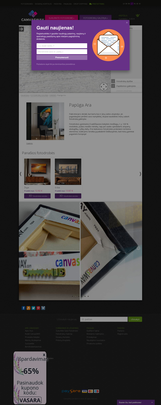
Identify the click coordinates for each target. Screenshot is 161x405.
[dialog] (80, 45)
